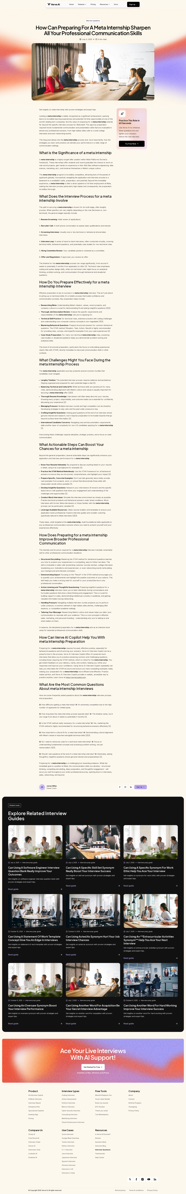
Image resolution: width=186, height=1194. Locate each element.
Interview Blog (100, 1146)
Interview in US (67, 1169)
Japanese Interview (69, 1157)
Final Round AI (33, 1138)
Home (71, 4)
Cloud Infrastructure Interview (73, 1122)
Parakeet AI (32, 1157)
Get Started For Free (92, 1067)
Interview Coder (34, 1142)
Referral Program (135, 1103)
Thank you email (101, 1111)
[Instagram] (125, 787)
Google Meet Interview (70, 1138)
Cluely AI (31, 1134)
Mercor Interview (68, 1107)
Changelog (133, 1107)
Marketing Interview (69, 1118)
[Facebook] (120, 787)
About (131, 1095)
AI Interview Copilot (35, 1095)
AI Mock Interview (35, 1099)
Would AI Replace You (103, 1095)
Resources (104, 4)
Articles (98, 1138)
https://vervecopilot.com (76, 677)
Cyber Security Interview (71, 1111)
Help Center (99, 1157)
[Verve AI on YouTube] (148, 1179)
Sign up (132, 4)
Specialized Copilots (36, 1111)
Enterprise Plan (34, 1107)
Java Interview (67, 1153)
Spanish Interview (68, 1161)
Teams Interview (68, 1142)
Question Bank (100, 1142)
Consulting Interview (69, 1114)
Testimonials (100, 1153)
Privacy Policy (134, 1111)
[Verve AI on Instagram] (142, 1179)
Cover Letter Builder (102, 1099)
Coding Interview (68, 1095)
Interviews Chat (34, 1150)
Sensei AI (31, 1146)
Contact (131, 1099)
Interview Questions (102, 1150)
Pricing (93, 4)
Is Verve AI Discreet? (103, 1134)
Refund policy (120, 1190)
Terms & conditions (136, 1190)
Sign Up (139, 787)
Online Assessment (69, 1099)
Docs (116, 4)
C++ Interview (67, 1150)
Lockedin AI (32, 1153)
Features (81, 4)
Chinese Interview (68, 1165)
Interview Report (34, 1103)
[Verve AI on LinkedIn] (155, 1179)
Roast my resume (101, 1103)
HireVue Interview (68, 1103)
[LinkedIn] (131, 787)
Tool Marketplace (101, 1114)
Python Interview (68, 1146)
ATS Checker (100, 1107)
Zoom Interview (67, 1134)
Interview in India (68, 1173)
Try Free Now (130, 144)
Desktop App (33, 1114)
